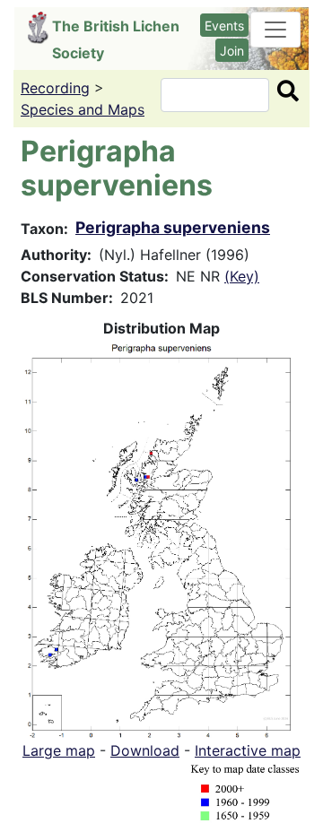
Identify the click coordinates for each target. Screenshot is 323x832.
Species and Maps (82, 109)
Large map (58, 750)
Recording (55, 88)
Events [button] (224, 25)
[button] (161, 538)
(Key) (241, 276)
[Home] (40, 28)
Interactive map (248, 750)
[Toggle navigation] (275, 30)
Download (144, 750)
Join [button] (232, 50)
